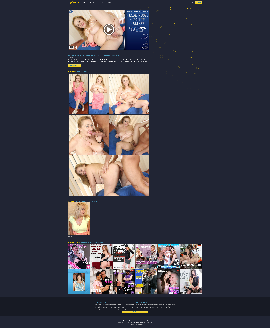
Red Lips (131, 61)
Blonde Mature (126, 60)
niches (89, 2)
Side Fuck (140, 61)
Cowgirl (139, 60)
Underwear (70, 62)
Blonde (114, 60)
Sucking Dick (146, 61)
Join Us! (199, 2)
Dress (88, 61)
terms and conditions (138, 322)
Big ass (90, 60)
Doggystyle (83, 61)
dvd (102, 2)
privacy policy (149, 322)
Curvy (72, 61)
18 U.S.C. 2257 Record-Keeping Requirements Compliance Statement (135, 320)
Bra (136, 60)
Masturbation (117, 61)
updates (83, 2)
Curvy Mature (77, 61)
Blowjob (132, 60)
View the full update (74, 65)
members (191, 2)
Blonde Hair (119, 60)
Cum (142, 60)
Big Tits (102, 60)
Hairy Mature (96, 61)
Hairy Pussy (103, 61)
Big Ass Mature (96, 60)
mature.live (108, 2)
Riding (135, 61)
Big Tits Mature (108, 60)
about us (95, 2)
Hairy (91, 61)
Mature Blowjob (125, 61)
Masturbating (110, 61)
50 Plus (85, 60)
